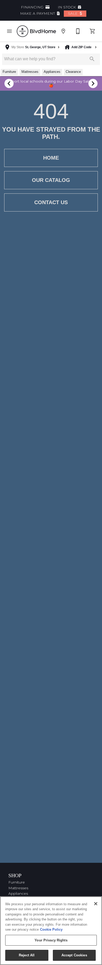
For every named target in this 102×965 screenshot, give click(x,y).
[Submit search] (92, 59)
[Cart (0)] (92, 31)
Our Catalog (51, 180)
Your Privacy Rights (51, 940)
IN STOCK (67, 7)
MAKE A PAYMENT (38, 13)
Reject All (27, 955)
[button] (9, 31)
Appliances (18, 893)
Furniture (16, 882)
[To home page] (36, 31)
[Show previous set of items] (9, 84)
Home (51, 158)
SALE (73, 13)
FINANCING (32, 7)
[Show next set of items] (93, 84)
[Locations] (63, 31)
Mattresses (18, 888)
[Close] (95, 903)
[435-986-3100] (78, 31)
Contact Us (51, 202)
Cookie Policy (51, 929)
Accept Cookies (74, 955)
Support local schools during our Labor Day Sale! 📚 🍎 (51, 83)
